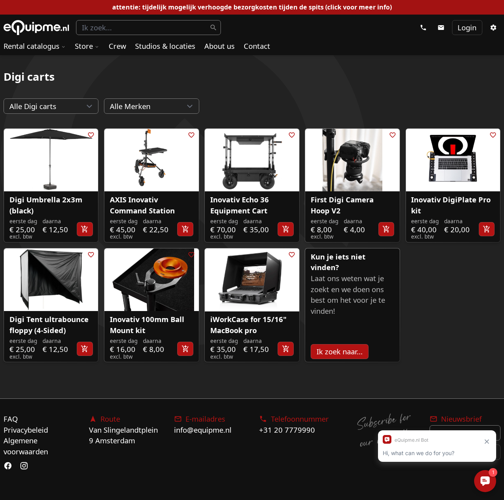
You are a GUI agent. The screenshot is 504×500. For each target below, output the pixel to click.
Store (84, 46)
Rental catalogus (31, 46)
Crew (117, 46)
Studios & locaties (165, 46)
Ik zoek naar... (340, 351)
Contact (257, 46)
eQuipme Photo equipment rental (36, 27)
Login (467, 27)
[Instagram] (24, 466)
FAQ (11, 419)
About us (219, 46)
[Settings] (493, 27)
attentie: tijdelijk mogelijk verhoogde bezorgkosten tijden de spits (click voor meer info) (252, 7)
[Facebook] (8, 466)
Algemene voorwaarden (26, 445)
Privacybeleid (26, 430)
